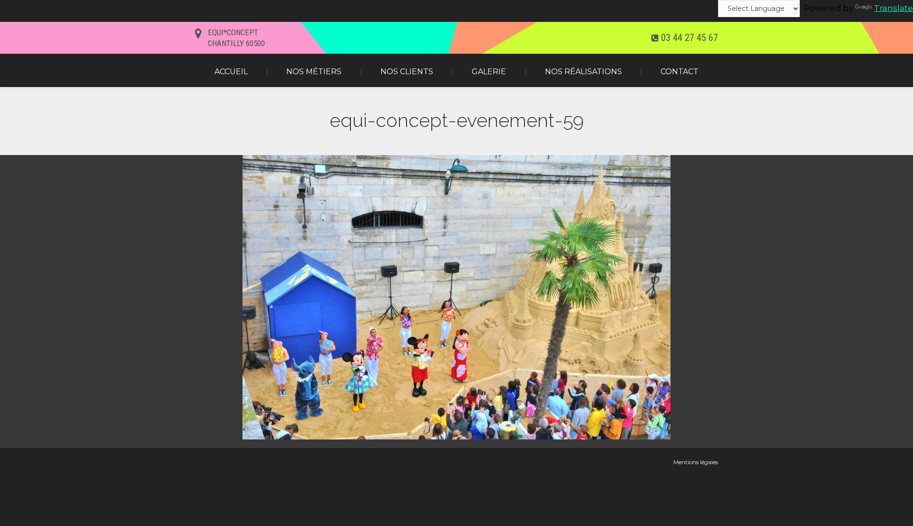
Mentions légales (695, 462)
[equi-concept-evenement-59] (456, 297)
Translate (893, 8)
